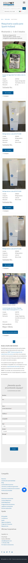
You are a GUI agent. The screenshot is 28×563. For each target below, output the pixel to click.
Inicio (2, 19)
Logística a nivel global (7, 506)
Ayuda (2, 520)
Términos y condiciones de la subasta (10, 488)
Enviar (14, 449)
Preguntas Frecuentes (6, 524)
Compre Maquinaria (6, 500)
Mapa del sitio (4, 526)
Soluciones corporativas (7, 498)
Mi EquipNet (4, 516)
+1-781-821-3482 (5, 543)
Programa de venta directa (8, 504)
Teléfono (4, 413)
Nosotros (3, 478)
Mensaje (4, 434)
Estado (4, 429)
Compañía (4, 419)
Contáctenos (4, 518)
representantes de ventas (13, 366)
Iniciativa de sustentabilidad (8, 480)
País (3, 424)
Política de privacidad (6, 490)
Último (3, 406)
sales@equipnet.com (6, 541)
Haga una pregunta (6, 522)
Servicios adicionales (6, 508)
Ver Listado (8, 93)
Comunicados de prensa (7, 484)
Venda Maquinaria (5, 502)
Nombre (4, 395)
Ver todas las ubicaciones (7, 544)
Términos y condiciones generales (9, 486)
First (3, 399)
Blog (2, 482)
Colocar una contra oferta (10, 332)
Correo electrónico (6, 408)
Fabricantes (7, 19)
